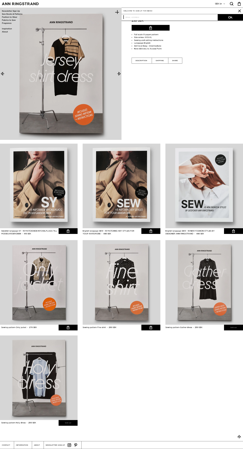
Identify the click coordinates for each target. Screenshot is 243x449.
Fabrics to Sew (9, 20)
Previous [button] (2, 74)
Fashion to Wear (9, 17)
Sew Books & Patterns (12, 14)
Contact (6, 445)
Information (22, 445)
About (5, 32)
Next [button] (119, 74)
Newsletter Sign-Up (55, 445)
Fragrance (7, 23)
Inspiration (7, 29)
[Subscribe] (230, 17)
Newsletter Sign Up (11, 11)
